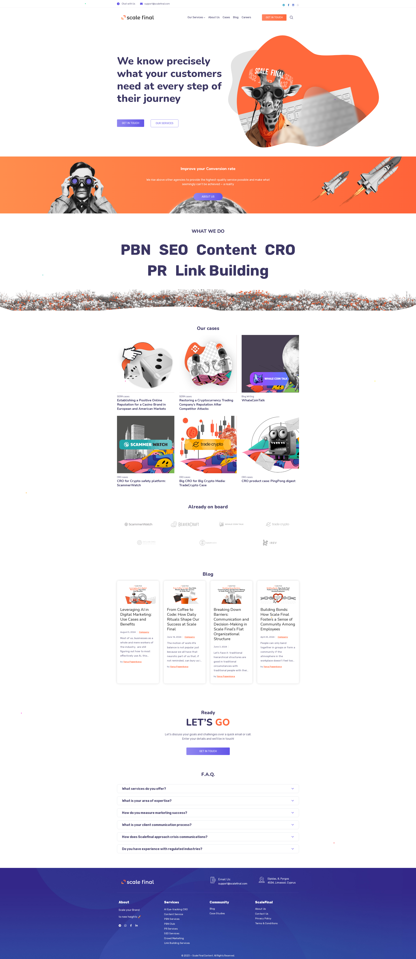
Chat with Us (128, 3)
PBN (136, 249)
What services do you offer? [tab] (144, 789)
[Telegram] (284, 5)
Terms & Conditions (266, 923)
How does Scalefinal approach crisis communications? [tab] (165, 837)
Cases (226, 17)
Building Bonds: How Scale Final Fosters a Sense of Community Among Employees (277, 619)
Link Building (222, 270)
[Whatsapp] (298, 5)
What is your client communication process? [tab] (157, 825)
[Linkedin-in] (136, 925)
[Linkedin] (293, 5)
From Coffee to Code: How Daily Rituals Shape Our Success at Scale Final (183, 619)
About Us (214, 17)
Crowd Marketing (174, 938)
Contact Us (261, 913)
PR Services (171, 928)
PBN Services (172, 919)
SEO (173, 249)
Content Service (173, 914)
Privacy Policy (263, 918)
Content (226, 249)
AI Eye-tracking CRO (176, 909)
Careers (246, 17)
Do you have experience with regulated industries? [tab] (162, 849)
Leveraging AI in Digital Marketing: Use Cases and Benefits (136, 617)
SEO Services (171, 933)
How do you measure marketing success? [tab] (154, 813)
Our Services (195, 17)
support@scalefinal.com (157, 3)
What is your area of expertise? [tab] (147, 801)
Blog (236, 17)
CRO (280, 249)
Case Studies (217, 913)
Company (144, 632)
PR (157, 270)
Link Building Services (177, 943)
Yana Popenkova (132, 661)
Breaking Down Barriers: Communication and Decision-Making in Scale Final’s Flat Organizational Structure (231, 624)
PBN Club (169, 923)
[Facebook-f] (288, 5)
